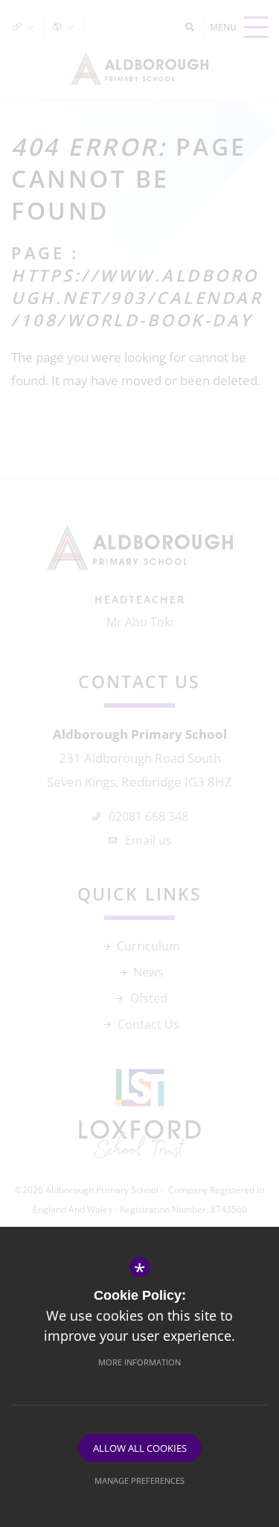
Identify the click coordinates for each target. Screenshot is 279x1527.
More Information (139, 1362)
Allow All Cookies (140, 1448)
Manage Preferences (139, 1480)
